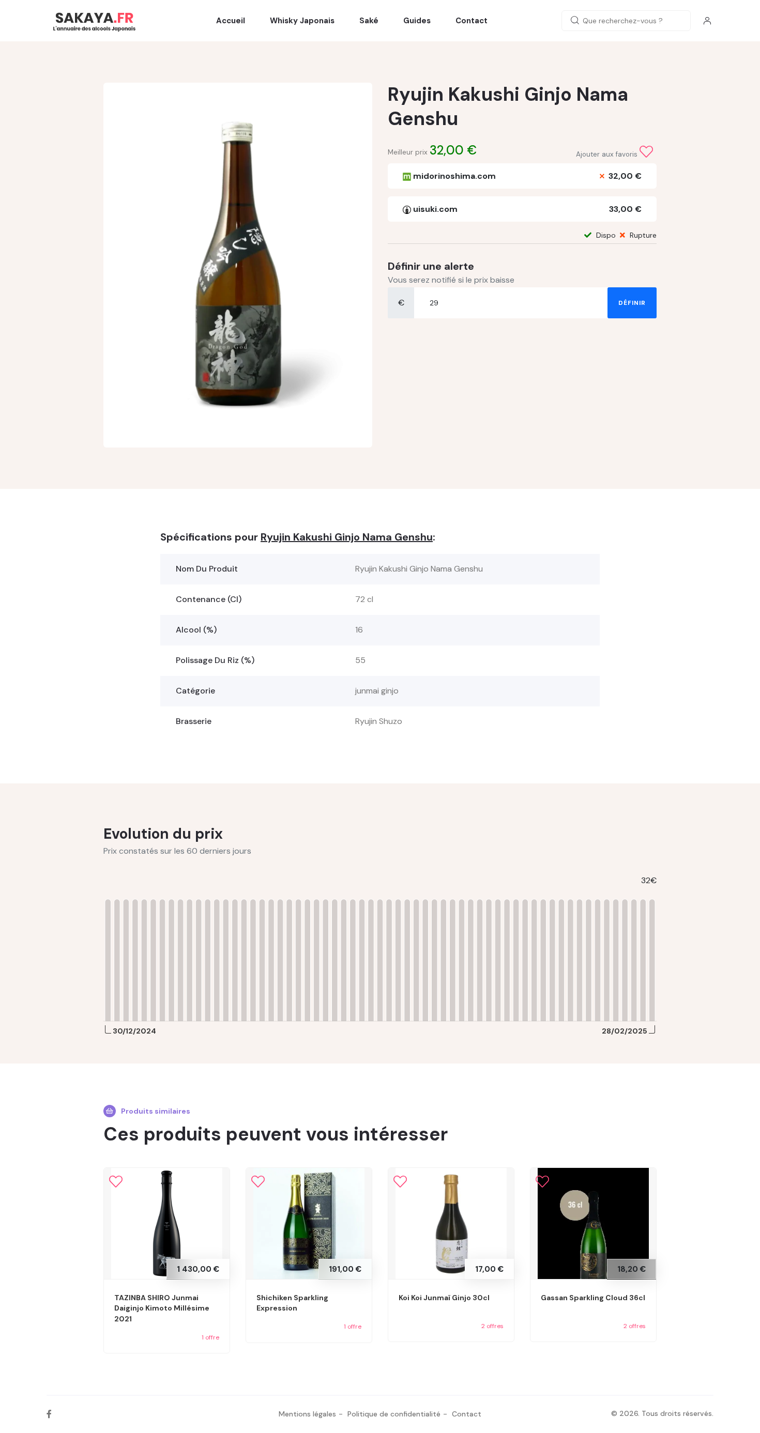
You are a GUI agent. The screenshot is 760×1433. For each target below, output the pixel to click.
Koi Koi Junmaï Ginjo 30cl (444, 1297)
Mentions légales (307, 1414)
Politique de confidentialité (393, 1414)
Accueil (230, 21)
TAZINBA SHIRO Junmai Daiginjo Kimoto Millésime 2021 (161, 1308)
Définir (632, 303)
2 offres (492, 1326)
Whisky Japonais (302, 21)
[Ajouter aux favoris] (646, 152)
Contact (471, 21)
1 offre (210, 1337)
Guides (417, 21)
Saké (368, 21)
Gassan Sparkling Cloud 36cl (593, 1297)
